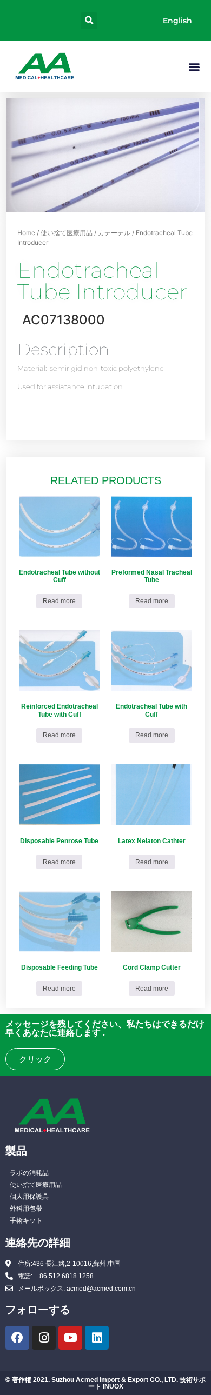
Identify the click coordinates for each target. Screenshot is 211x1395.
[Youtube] (70, 1338)
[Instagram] (44, 1338)
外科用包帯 (26, 1208)
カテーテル (114, 233)
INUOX (113, 1386)
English (177, 20)
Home (26, 233)
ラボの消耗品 (29, 1173)
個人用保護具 (29, 1196)
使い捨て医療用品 (67, 233)
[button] (89, 20)
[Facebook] (17, 1338)
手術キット (26, 1220)
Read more (59, 601)
